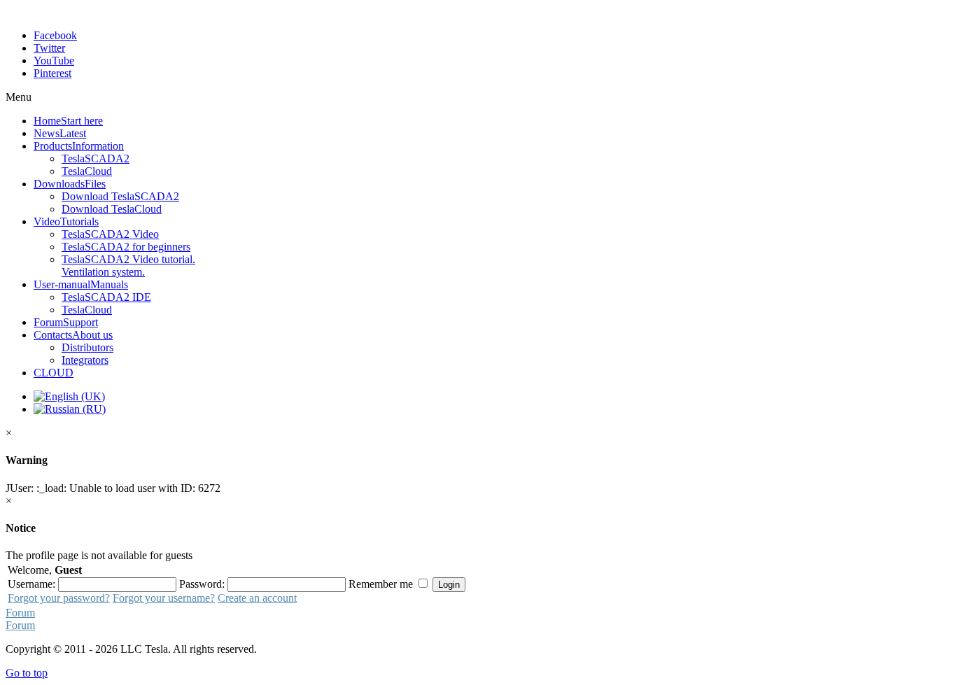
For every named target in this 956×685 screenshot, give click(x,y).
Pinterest (52, 73)
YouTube (54, 60)
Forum (20, 613)
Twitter (49, 48)
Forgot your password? (59, 598)
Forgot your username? (164, 598)
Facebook (55, 35)
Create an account (257, 598)
